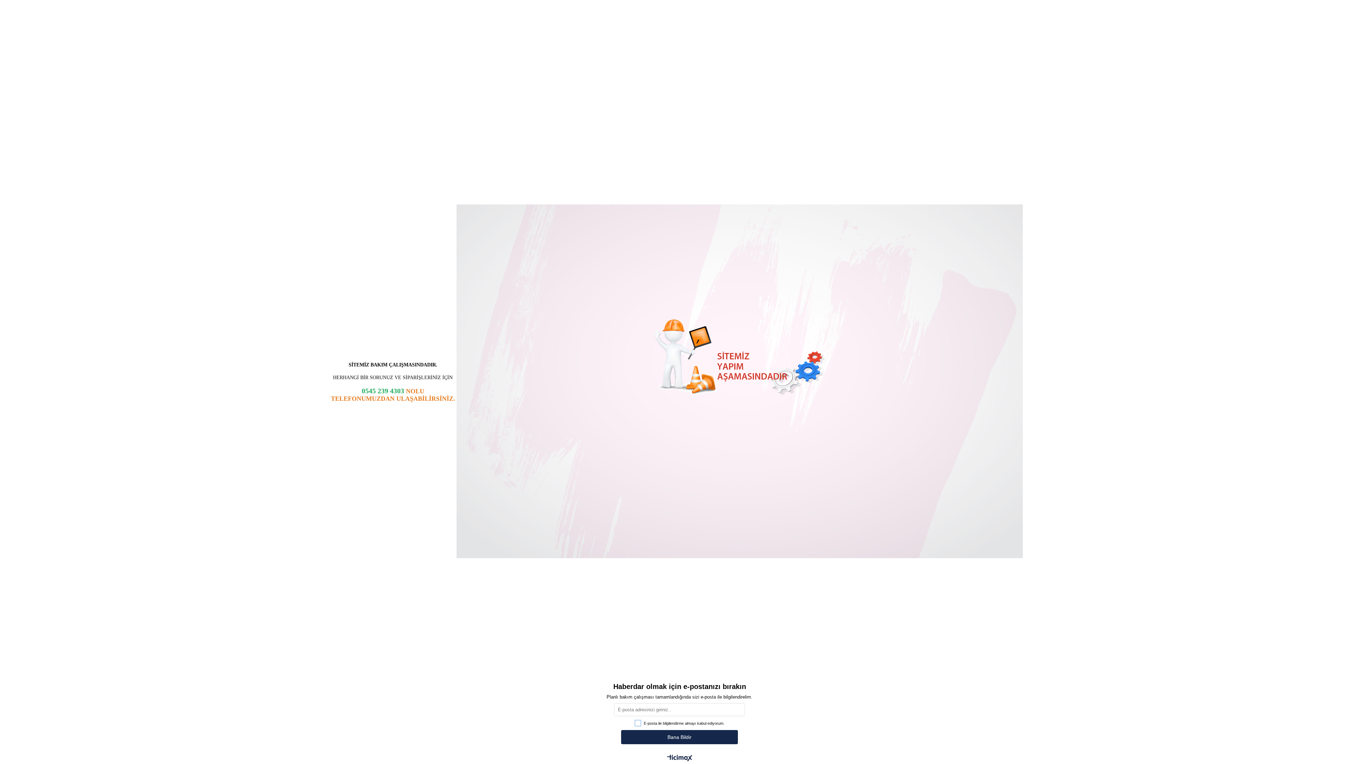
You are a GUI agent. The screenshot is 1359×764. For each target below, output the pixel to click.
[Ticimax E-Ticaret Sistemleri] (679, 758)
